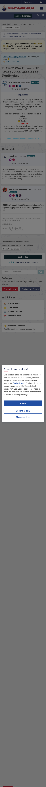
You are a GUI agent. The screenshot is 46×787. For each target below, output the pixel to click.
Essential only (23, 410)
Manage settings (23, 417)
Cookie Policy (19, 383)
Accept (23, 403)
